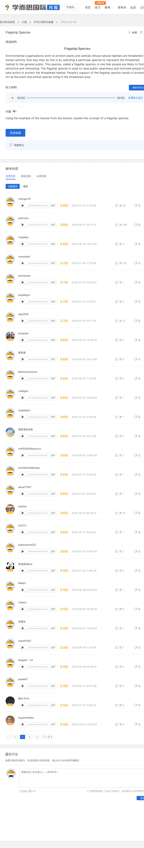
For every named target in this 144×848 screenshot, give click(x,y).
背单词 (122, 7)
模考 (107, 7)
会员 (133, 7)
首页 (88, 7)
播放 (12, 98)
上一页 (13, 736)
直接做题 (15, 133)
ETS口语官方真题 (43, 21)
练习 (97, 7)
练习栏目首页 (7, 21)
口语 (24, 21)
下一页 (46, 736)
